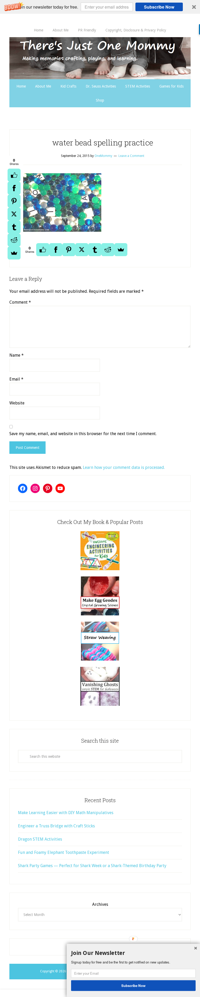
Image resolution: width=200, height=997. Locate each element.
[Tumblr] (14, 227)
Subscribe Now (159, 7)
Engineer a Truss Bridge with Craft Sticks (56, 825)
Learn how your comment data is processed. (124, 467)
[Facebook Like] (14, 175)
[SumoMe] (14, 253)
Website (16, 403)
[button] (100, 7)
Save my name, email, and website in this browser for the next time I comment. (83, 433)
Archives (100, 904)
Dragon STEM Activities (40, 839)
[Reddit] (14, 240)
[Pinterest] (14, 201)
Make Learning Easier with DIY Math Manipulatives (65, 812)
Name (16, 355)
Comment (20, 302)
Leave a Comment (131, 156)
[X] (14, 214)
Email (16, 379)
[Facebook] (14, 188)
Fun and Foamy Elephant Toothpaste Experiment (63, 852)
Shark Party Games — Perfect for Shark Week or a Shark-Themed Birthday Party (92, 865)
